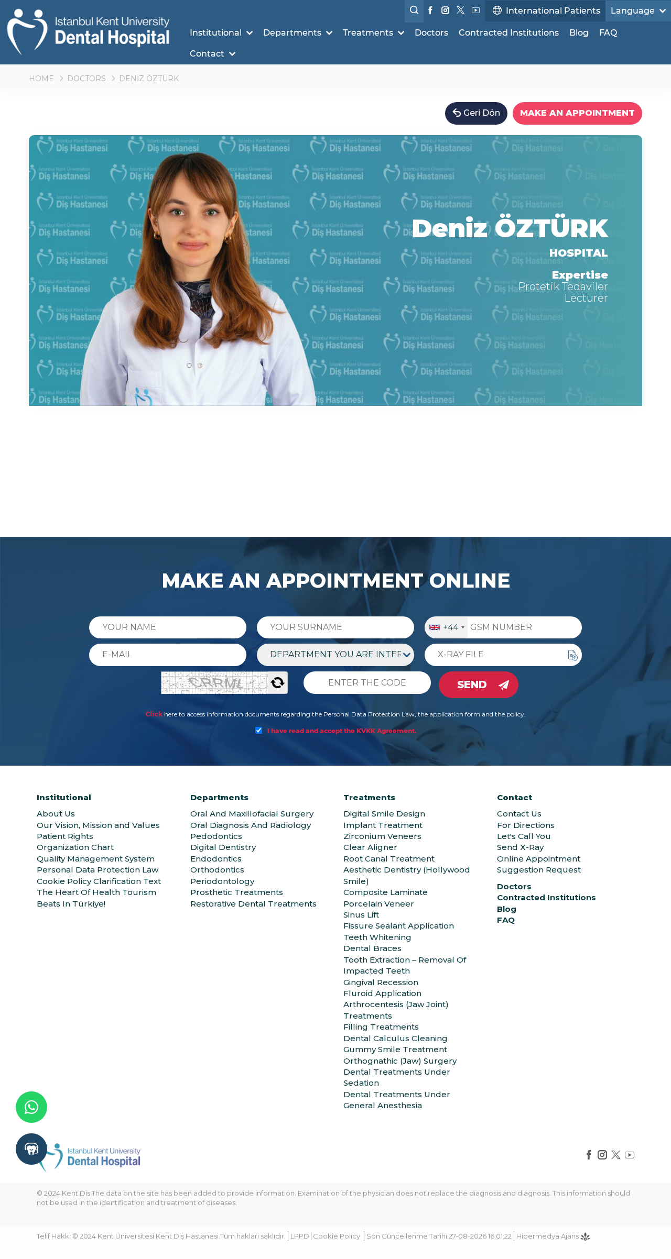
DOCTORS (86, 78)
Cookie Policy (336, 1236)
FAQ (608, 33)
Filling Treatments (381, 1027)
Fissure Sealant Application (398, 926)
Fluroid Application (382, 993)
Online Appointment (538, 859)
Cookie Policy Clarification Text (99, 881)
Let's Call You (524, 836)
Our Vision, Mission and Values (98, 825)
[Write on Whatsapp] (31, 1107)
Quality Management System (96, 859)
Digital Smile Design (384, 814)
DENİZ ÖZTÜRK (149, 78)
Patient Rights (65, 836)
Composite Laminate (385, 892)
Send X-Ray (520, 847)
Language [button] (634, 11)
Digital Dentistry (223, 847)
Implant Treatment (383, 825)
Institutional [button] (217, 33)
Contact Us (519, 814)
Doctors (431, 33)
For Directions (526, 825)
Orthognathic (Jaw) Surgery (400, 1061)
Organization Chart (75, 847)
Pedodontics (216, 836)
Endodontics (216, 859)
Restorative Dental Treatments (253, 904)
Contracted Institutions (509, 33)
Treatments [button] (369, 33)
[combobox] (446, 627)
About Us (56, 814)
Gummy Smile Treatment (395, 1049)
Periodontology (222, 881)
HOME (41, 78)
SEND (472, 684)
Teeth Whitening (377, 937)
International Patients (553, 11)
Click (154, 714)
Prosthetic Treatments (236, 892)
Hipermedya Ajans (548, 1236)
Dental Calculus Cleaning (395, 1038)
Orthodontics (217, 870)
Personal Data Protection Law (97, 870)
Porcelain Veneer (378, 904)
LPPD (299, 1236)
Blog (579, 33)
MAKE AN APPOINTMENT (577, 113)
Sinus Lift (361, 915)
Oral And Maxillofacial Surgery (251, 814)
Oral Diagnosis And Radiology (250, 825)
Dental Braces (372, 948)
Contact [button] (208, 54)
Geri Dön (481, 113)
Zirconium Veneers (382, 836)
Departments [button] (293, 33)
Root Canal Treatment (389, 859)
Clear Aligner (370, 847)
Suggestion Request (539, 870)
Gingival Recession (380, 982)
